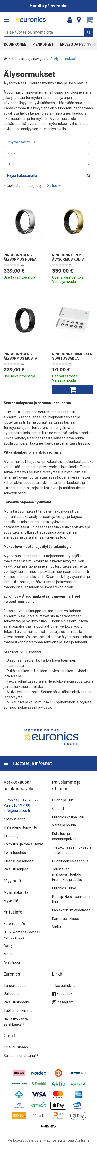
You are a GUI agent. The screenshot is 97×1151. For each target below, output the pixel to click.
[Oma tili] (70, 19)
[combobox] (48, 32)
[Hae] (88, 32)
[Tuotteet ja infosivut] (8, 20)
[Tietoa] (79, 19)
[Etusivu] (31, 20)
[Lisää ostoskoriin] (72, 389)
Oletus (52, 186)
